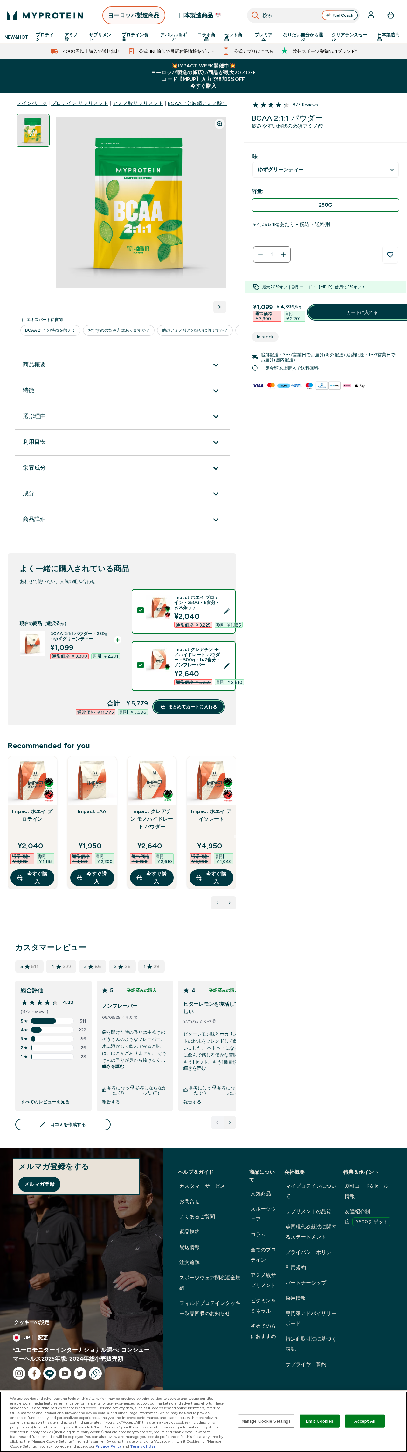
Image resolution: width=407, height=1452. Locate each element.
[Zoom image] (220, 124)
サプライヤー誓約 (306, 1364)
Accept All (364, 1421)
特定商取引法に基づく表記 (311, 1344)
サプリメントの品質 (308, 1211)
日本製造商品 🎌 (200, 15)
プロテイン (45, 36)
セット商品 (233, 36)
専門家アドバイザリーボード (311, 1318)
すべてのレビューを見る (45, 1101)
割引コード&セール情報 (367, 1191)
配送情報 (189, 1247)
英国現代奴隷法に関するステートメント (311, 1232)
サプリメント (100, 36)
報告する (111, 1101)
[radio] (325, 205)
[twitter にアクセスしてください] (80, 1373)
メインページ (32, 103)
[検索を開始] (255, 15)
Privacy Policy (108, 1446)
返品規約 (189, 1232)
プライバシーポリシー (311, 1252)
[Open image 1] (33, 130)
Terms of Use (143, 1446)
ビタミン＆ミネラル (263, 1306)
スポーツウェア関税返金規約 (209, 1283)
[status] (271, 254)
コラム (258, 1234)
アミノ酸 (71, 36)
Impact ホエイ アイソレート (211, 815)
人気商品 (261, 1193)
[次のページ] (230, 1122)
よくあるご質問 (197, 1216)
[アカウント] (371, 15)
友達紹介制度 (366, 1216)
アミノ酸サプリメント (138, 103)
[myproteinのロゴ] (45, 15)
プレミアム (263, 36)
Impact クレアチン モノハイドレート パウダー (151, 819)
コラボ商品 (206, 36)
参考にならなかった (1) (232, 1090)
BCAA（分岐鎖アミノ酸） (197, 103)
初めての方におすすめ (263, 1331)
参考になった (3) (118, 1090)
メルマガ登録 (39, 1184)
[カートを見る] (390, 15)
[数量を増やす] (283, 254)
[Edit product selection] (227, 611)
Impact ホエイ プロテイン (32, 815)
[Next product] (230, 902)
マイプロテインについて (311, 1191)
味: (255, 156)
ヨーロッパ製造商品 (134, 15)
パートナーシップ (306, 1283)
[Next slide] (235, 836)
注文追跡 (189, 1262)
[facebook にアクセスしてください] (34, 1373)
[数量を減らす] (260, 254)
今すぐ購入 (37, 877)
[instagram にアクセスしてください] (19, 1373)
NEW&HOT (16, 37)
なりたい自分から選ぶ (303, 36)
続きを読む (113, 1066)
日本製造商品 (388, 36)
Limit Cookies (319, 1421)
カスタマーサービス (202, 1186)
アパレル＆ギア (173, 36)
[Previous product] (217, 902)
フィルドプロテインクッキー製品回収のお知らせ (209, 1308)
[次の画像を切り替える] (219, 307)
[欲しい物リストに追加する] (390, 255)
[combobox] (303, 15)
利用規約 (296, 1267)
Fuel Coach (343, 15)
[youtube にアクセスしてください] (65, 1373)
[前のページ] (217, 1122)
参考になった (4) (200, 1090)
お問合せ (189, 1201)
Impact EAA (92, 811)
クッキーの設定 (32, 1322)
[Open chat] (95, 1373)
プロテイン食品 (135, 36)
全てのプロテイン (263, 1255)
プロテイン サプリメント (79, 103)
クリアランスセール (349, 36)
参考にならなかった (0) (151, 1090)
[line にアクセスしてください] (49, 1373)
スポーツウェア (263, 1214)
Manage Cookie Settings (266, 1421)
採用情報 (296, 1298)
